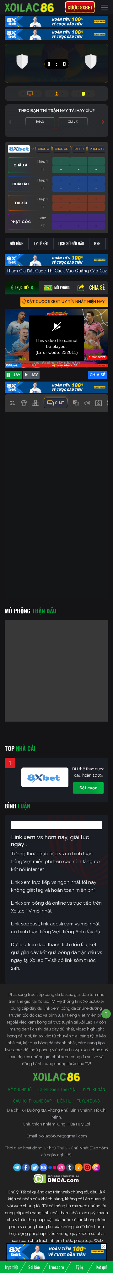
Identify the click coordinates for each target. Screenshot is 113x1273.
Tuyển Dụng (88, 1100)
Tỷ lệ (79, 1267)
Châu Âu (61, 149)
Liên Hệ (64, 1100)
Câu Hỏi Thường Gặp (32, 1100)
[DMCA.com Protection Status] (56, 1178)
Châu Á (43, 149)
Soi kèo (34, 1267)
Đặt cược (88, 787)
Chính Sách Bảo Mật (57, 1089)
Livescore (56, 1267)
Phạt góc (97, 149)
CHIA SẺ (97, 374)
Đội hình (17, 243)
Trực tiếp (11, 1267)
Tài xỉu (79, 149)
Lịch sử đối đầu (71, 243)
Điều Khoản (94, 1089)
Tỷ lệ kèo (41, 243)
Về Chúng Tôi (20, 1089)
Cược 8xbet (80, 7)
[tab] (22, 287)
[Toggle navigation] (104, 7)
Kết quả (101, 1267)
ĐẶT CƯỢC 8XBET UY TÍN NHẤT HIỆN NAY (66, 301)
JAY (16, 374)
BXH (97, 243)
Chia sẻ (97, 287)
